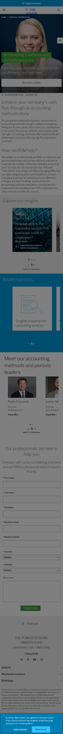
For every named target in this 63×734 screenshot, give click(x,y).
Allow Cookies (41, 729)
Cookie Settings (20, 729)
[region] (31, 723)
